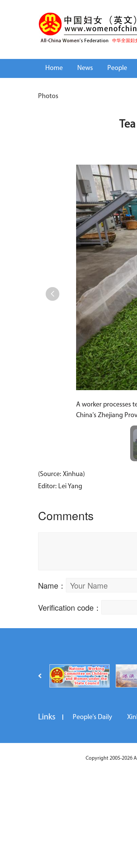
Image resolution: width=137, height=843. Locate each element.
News (85, 68)
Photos (48, 96)
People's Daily (92, 717)
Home (54, 68)
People (117, 68)
